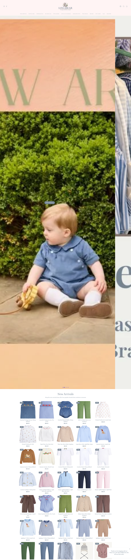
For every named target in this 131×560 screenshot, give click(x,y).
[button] (31, 13)
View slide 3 (65, 387)
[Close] (129, 549)
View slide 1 (62, 387)
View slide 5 (68, 387)
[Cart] (126, 6)
